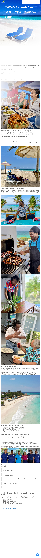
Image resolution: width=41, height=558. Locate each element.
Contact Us (14, 508)
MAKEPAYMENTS (9, 12)
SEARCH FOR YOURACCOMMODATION (12, 7)
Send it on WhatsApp (4, 511)
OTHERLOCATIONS (31, 12)
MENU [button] (36, 2)
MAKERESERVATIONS (27, 7)
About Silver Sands (4, 506)
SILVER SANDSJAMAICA (20, 12)
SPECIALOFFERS (8, 17)
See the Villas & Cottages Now (6, 508)
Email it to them (12, 511)
